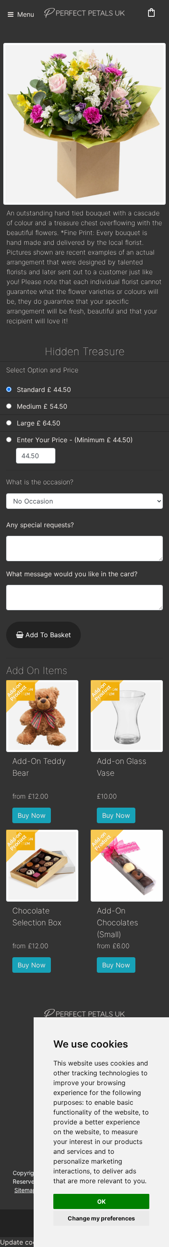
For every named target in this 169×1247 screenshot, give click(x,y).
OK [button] (101, 1201)
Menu (24, 14)
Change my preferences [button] (101, 1218)
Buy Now (32, 815)
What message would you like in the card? (71, 574)
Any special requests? (40, 525)
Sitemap (25, 1190)
